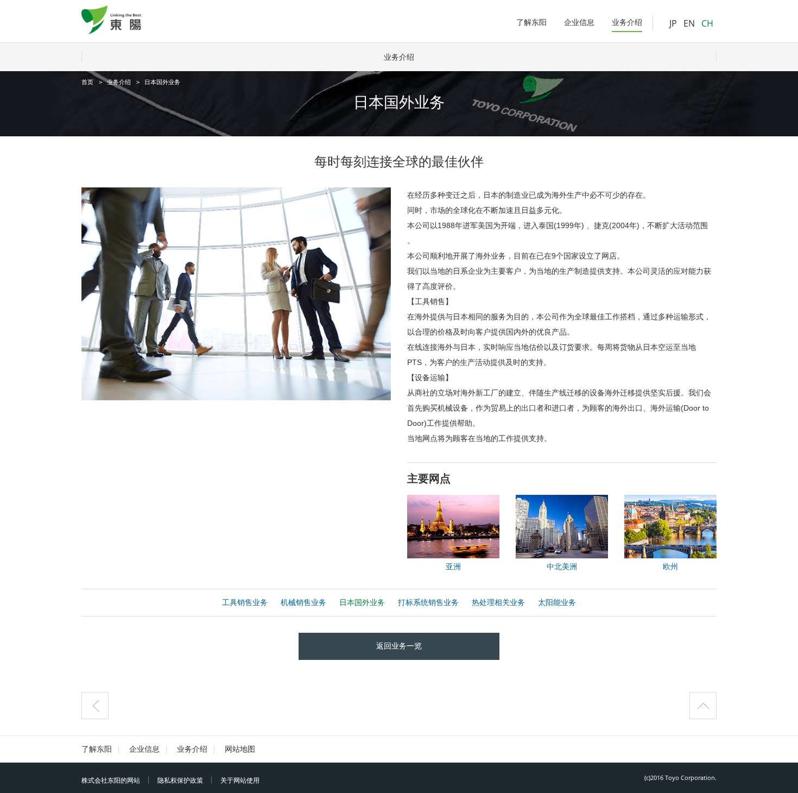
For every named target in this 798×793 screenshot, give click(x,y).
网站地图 (240, 749)
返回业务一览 (399, 645)
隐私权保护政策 (180, 780)
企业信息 (144, 749)
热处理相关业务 (498, 602)
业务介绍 (399, 57)
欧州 (670, 566)
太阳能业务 (557, 602)
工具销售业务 (245, 602)
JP (673, 23)
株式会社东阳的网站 (110, 780)
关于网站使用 (239, 780)
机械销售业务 (303, 602)
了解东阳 (96, 749)
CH (707, 23)
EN (689, 23)
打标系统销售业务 (428, 602)
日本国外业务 (362, 602)
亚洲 (453, 566)
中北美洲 (562, 566)
